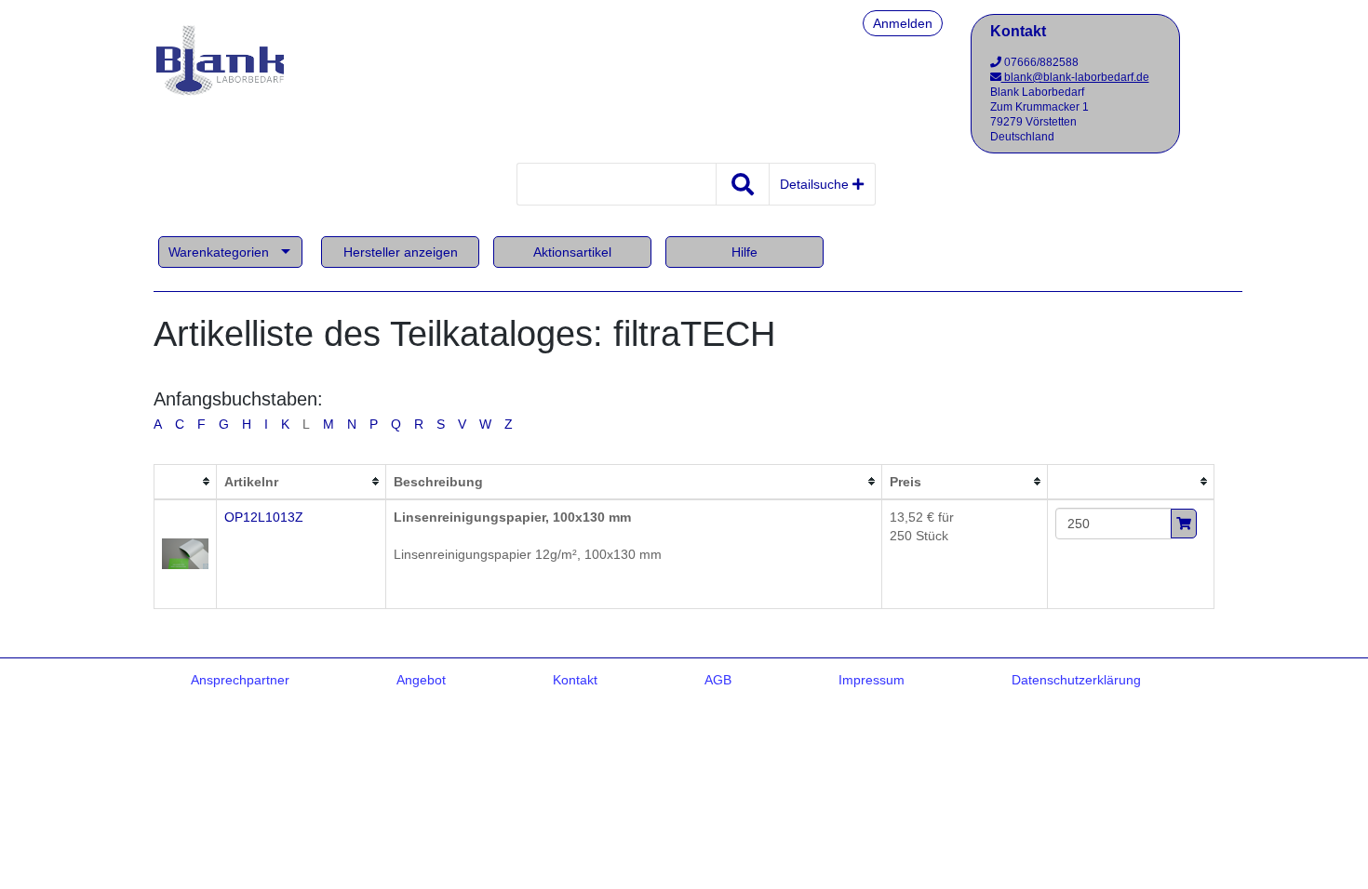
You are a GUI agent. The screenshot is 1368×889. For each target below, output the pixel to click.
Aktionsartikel (572, 252)
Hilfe (744, 252)
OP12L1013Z (263, 517)
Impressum (871, 679)
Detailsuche (816, 184)
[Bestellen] (1184, 523)
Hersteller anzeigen (400, 252)
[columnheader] (185, 481)
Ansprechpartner (240, 679)
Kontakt (575, 679)
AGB (717, 679)
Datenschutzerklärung (1076, 679)
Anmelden (902, 23)
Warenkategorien (218, 252)
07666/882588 (1040, 62)
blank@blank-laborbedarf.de (1075, 77)
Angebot (421, 679)
